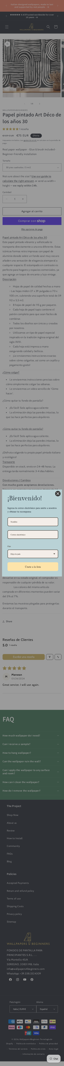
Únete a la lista (33, 566)
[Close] (58, 494)
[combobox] (33, 554)
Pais (9, 546)
